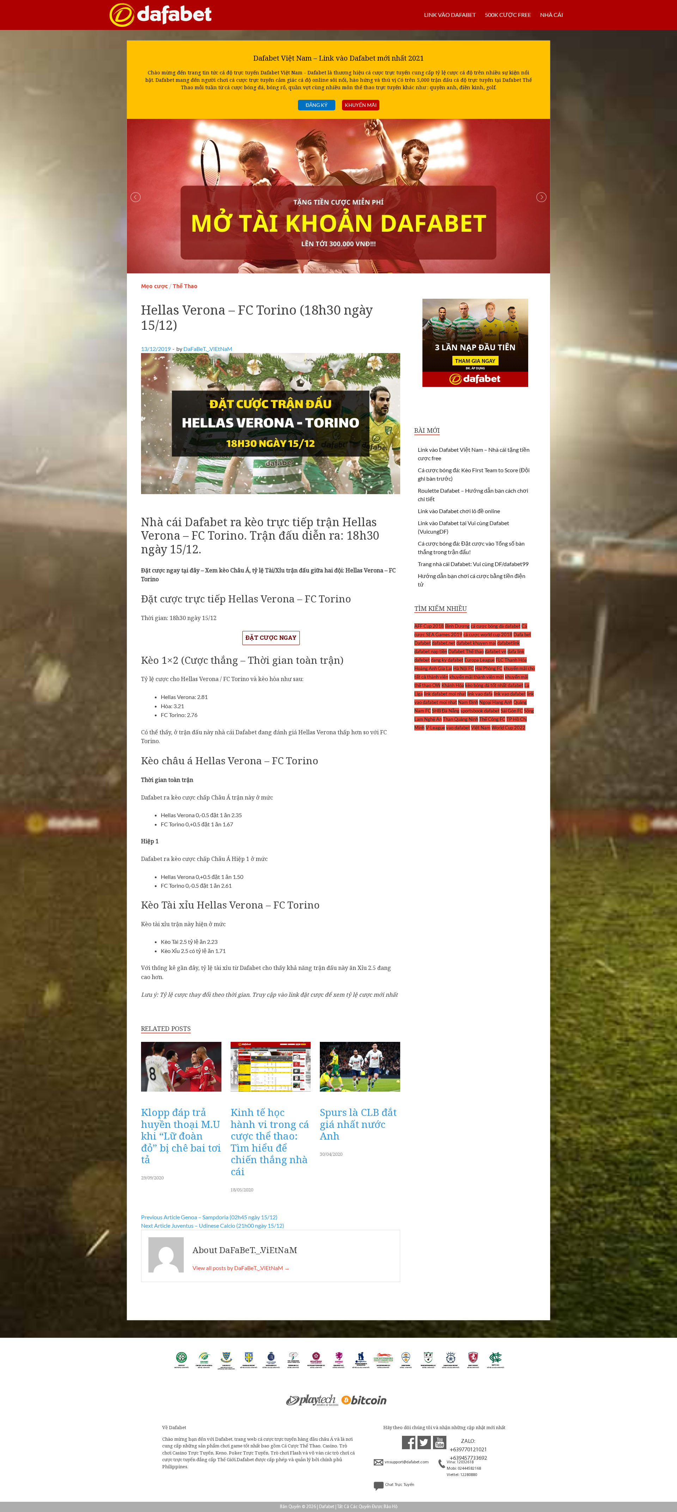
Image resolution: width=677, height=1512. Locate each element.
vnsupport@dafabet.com (407, 1462)
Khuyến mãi (361, 105)
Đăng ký (317, 105)
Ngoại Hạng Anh (495, 702)
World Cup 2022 (508, 727)
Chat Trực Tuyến (399, 1485)
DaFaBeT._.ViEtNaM (207, 348)
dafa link (515, 651)
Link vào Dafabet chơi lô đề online (459, 511)
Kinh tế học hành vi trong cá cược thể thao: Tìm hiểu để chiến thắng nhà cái (270, 1141)
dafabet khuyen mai (476, 643)
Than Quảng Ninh (460, 719)
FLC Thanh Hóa (511, 660)
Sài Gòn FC (512, 711)
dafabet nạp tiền (430, 651)
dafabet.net (443, 643)
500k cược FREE (508, 14)
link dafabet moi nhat (445, 694)
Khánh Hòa (452, 685)
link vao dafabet (510, 694)
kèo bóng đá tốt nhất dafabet (494, 685)
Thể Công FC (492, 719)
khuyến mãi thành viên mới (476, 677)
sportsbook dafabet (480, 711)
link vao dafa (480, 694)
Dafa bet (522, 634)
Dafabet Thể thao (466, 651)
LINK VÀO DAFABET (450, 14)
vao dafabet (458, 727)
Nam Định (468, 702)
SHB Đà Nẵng (445, 711)
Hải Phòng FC (488, 668)
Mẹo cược (154, 286)
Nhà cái (551, 14)
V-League (435, 727)
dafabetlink (508, 643)
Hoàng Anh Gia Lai (433, 668)
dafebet (422, 660)
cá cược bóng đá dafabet (495, 626)
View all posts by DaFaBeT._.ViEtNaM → (241, 1267)
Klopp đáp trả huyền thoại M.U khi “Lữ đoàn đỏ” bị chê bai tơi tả (181, 1135)
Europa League (479, 660)
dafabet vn (495, 651)
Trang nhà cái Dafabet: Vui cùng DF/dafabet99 (473, 563)
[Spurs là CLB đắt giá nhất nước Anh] (360, 1093)
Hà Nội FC (463, 668)
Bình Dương (457, 626)
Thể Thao (185, 286)
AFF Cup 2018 (429, 626)
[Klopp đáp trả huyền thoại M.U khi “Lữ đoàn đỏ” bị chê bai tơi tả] (181, 1093)
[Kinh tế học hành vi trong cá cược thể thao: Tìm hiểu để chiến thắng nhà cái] (271, 1093)
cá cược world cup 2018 (487, 634)
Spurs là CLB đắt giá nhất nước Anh (358, 1123)
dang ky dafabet (447, 660)
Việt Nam (480, 727)
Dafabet (422, 643)
